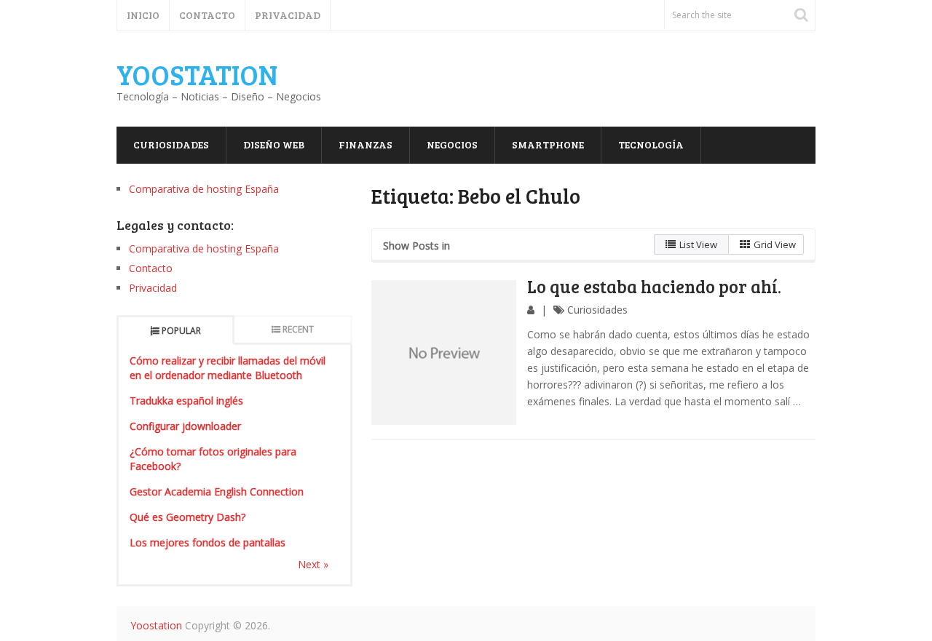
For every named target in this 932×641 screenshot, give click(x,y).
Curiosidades (171, 144)
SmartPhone (548, 144)
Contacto (207, 15)
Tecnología (651, 144)
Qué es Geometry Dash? (187, 517)
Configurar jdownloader (185, 426)
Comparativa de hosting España (204, 189)
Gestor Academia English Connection (217, 491)
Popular (181, 331)
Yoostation (196, 74)
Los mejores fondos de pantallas (207, 542)
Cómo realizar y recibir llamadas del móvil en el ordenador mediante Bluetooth (227, 368)
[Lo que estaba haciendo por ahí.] (444, 353)
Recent (298, 329)
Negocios (452, 144)
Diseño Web (273, 144)
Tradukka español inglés (186, 400)
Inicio (143, 15)
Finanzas (365, 144)
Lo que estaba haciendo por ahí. (654, 286)
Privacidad (287, 15)
